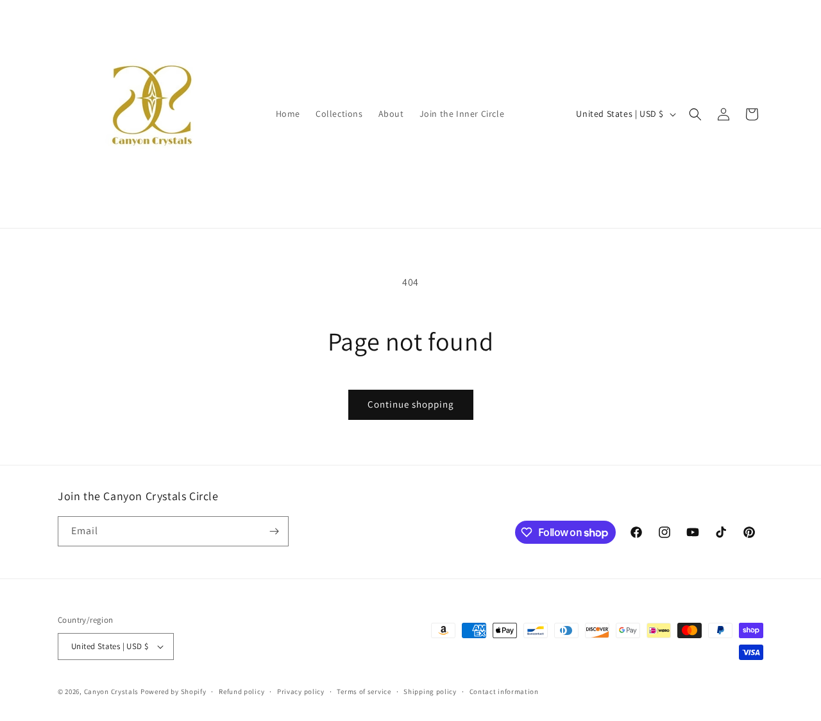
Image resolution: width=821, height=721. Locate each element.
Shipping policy (430, 691)
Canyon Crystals (111, 691)
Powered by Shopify (173, 691)
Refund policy (241, 691)
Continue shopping (411, 404)
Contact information (504, 691)
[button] (695, 114)
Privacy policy (301, 691)
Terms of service (364, 691)
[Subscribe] (274, 531)
